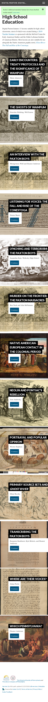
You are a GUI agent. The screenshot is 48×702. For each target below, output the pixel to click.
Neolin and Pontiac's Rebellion (26, 392)
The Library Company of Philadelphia (13, 682)
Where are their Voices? (28, 579)
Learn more (16, 12)
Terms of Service (27, 689)
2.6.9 (18, 689)
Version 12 (5, 686)
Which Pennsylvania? (26, 626)
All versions (34, 686)
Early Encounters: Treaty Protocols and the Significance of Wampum (27, 66)
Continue (14, 83)
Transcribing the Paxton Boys (23, 534)
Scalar (14, 689)
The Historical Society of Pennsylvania (29, 680)
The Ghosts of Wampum (28, 107)
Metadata (42, 686)
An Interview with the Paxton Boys (27, 156)
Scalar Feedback (7, 692)
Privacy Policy (37, 689)
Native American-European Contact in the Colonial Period (26, 347)
